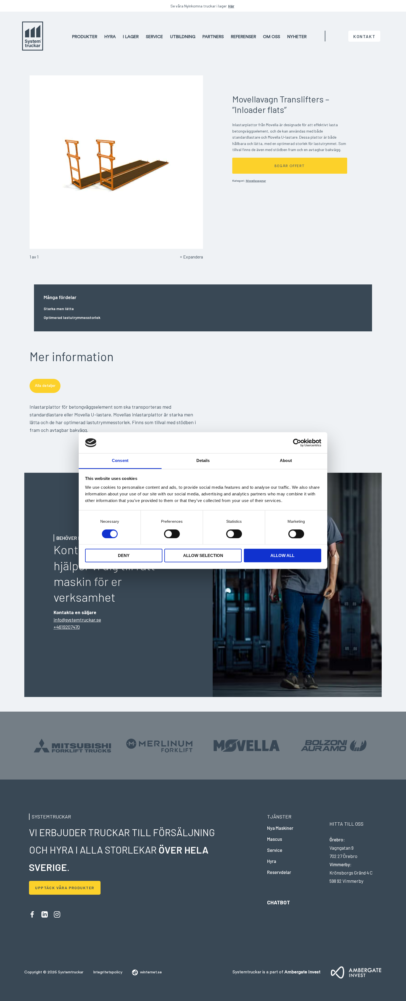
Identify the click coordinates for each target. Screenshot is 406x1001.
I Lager (131, 36)
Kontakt (364, 36)
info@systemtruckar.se (77, 620)
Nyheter (297, 36)
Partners (213, 36)
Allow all (282, 555)
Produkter (84, 36)
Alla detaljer (45, 386)
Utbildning (182, 36)
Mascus (274, 839)
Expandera (193, 256)
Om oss (271, 36)
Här (231, 6)
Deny (124, 555)
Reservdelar (279, 872)
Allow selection (203, 555)
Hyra (110, 36)
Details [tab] (203, 460)
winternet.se (151, 972)
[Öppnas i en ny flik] (297, 443)
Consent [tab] (120, 460)
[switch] (172, 533)
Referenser (243, 36)
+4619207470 (67, 627)
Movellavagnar (256, 180)
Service (154, 36)
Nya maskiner (280, 828)
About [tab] (286, 460)
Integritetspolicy (107, 972)
